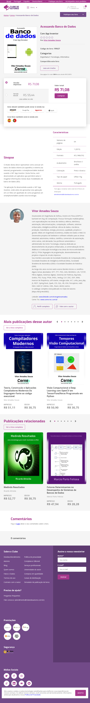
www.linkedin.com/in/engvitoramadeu (53, 297)
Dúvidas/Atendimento (12, 557)
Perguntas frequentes (12, 596)
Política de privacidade (32, 557)
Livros (12, 15)
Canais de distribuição (32, 578)
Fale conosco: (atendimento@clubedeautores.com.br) (24, 600)
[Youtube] (21, 683)
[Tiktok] (6, 683)
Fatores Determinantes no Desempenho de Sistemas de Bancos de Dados (61, 490)
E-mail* (61, 565)
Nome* (61, 556)
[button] (57, 321)
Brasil (9, 1)
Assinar (63, 577)
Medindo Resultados (14, 487)
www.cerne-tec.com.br (48, 299)
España (26, 1)
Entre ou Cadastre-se (75, 7)
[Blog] (29, 683)
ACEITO (81, 693)
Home (6, 15)
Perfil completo (43, 306)
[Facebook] (14, 676)
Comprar (61, 96)
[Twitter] (6, 676)
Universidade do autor (32, 569)
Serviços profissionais (32, 565)
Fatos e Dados (9, 574)
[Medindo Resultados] (23, 458)
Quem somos (9, 569)
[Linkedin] (14, 683)
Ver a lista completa (14, 328)
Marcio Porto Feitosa (55, 496)
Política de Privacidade (33, 695)
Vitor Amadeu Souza (52, 40)
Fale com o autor (67, 306)
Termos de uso (9, 578)
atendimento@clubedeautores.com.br (66, 194)
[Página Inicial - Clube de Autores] (11, 8)
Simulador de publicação (37, 582)
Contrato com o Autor (12, 582)
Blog (5, 565)
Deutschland (37, 1)
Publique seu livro (56, 1)
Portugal (17, 1)
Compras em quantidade (33, 574)
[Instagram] (21, 676)
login (18, 524)
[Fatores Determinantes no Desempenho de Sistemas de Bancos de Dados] (66, 458)
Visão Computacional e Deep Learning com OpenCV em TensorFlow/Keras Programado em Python (65, 392)
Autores (7, 561)
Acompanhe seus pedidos (76, 1)
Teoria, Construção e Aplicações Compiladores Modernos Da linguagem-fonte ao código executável (20, 392)
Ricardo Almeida (10, 491)
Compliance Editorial (32, 561)
